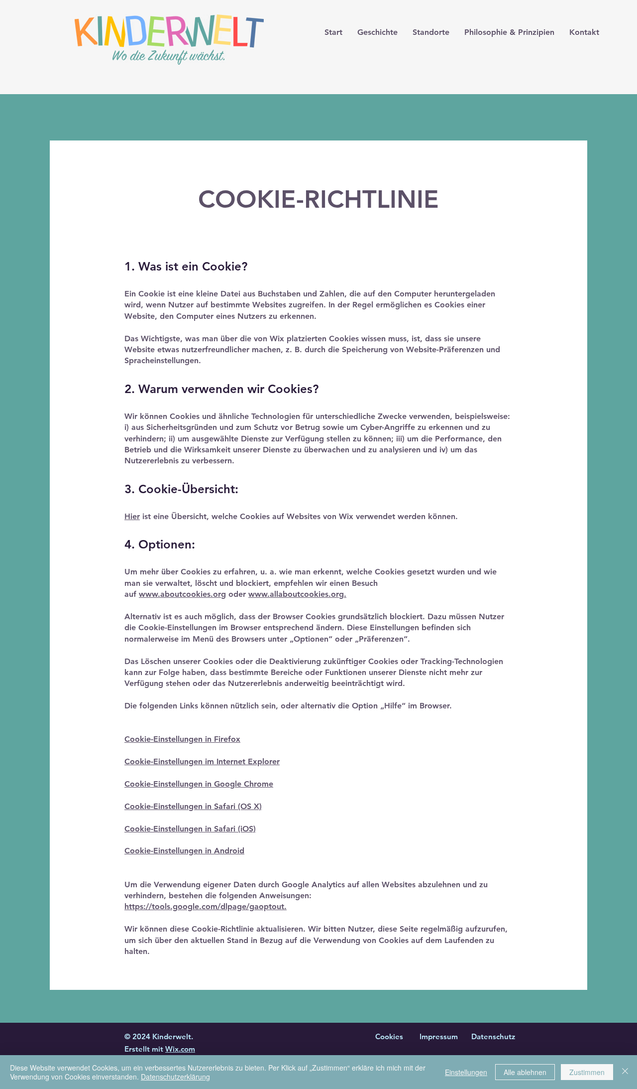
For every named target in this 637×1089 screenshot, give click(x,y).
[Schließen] (625, 1072)
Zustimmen (587, 1072)
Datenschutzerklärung (175, 1077)
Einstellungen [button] (466, 1072)
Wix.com (180, 1049)
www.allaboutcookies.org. (297, 594)
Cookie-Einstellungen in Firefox (182, 739)
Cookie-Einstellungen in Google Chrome (198, 784)
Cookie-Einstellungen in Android (184, 850)
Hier (132, 516)
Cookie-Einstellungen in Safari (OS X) (193, 806)
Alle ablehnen (525, 1072)
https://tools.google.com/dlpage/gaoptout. (205, 906)
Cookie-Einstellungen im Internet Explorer (202, 761)
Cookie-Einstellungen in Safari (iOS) (190, 828)
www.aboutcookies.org (182, 594)
